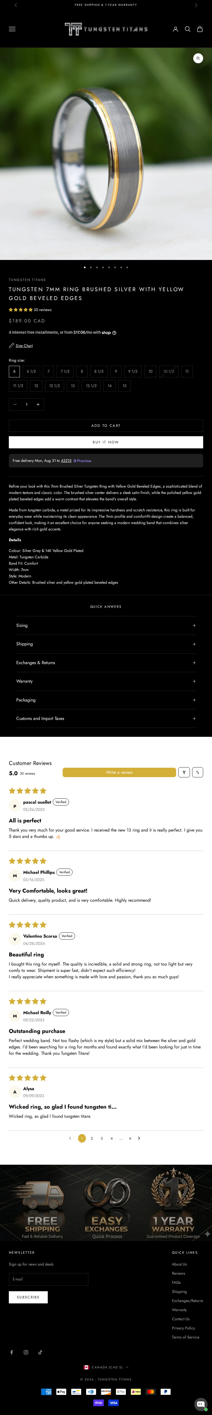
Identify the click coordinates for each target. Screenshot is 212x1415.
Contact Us (181, 1319)
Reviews (178, 1273)
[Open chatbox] (201, 1404)
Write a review (119, 772)
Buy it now (106, 442)
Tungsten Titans (27, 279)
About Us (179, 1264)
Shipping (179, 1291)
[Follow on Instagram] (26, 1352)
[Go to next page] (140, 1138)
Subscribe (28, 1297)
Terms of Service (185, 1337)
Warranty (179, 1310)
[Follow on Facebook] (11, 1352)
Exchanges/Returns (187, 1300)
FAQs (176, 1282)
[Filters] (184, 772)
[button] (21, 309)
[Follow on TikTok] (40, 1352)
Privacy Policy (183, 1328)
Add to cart (106, 425)
